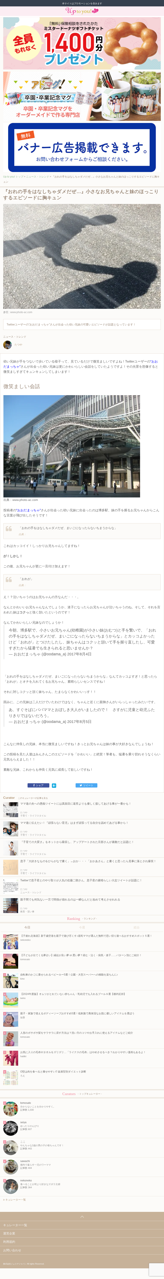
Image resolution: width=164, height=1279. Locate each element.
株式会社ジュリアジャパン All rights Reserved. (23, 1264)
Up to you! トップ (13, 176)
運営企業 (9, 1233)
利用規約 (9, 1241)
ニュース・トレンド (37, 176)
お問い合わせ (12, 1250)
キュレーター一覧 (15, 1199)
